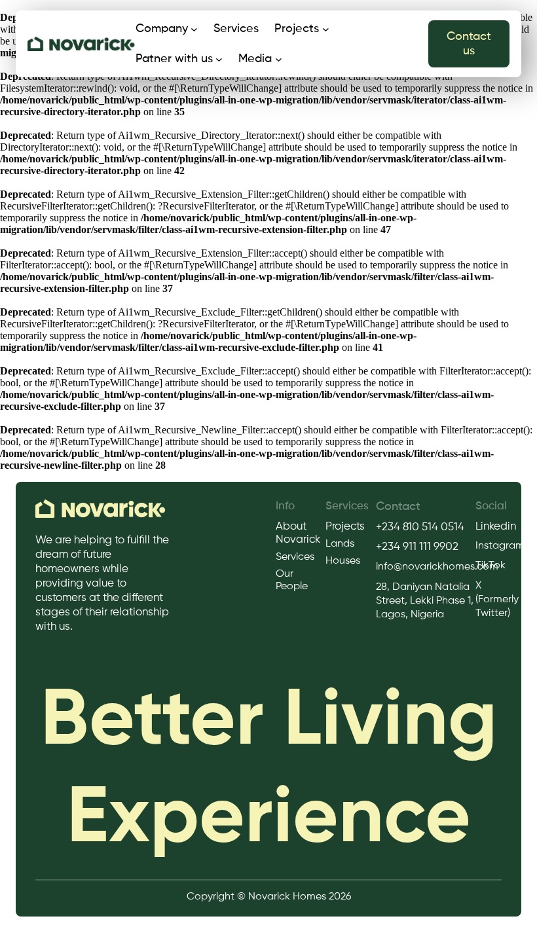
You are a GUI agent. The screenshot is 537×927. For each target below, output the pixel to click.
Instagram (500, 546)
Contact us (469, 44)
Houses (342, 561)
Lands (339, 544)
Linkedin (495, 526)
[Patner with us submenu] (219, 59)
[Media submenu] (278, 59)
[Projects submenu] (325, 29)
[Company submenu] (194, 29)
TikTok (490, 565)
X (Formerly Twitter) (497, 600)
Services (295, 557)
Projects (345, 526)
